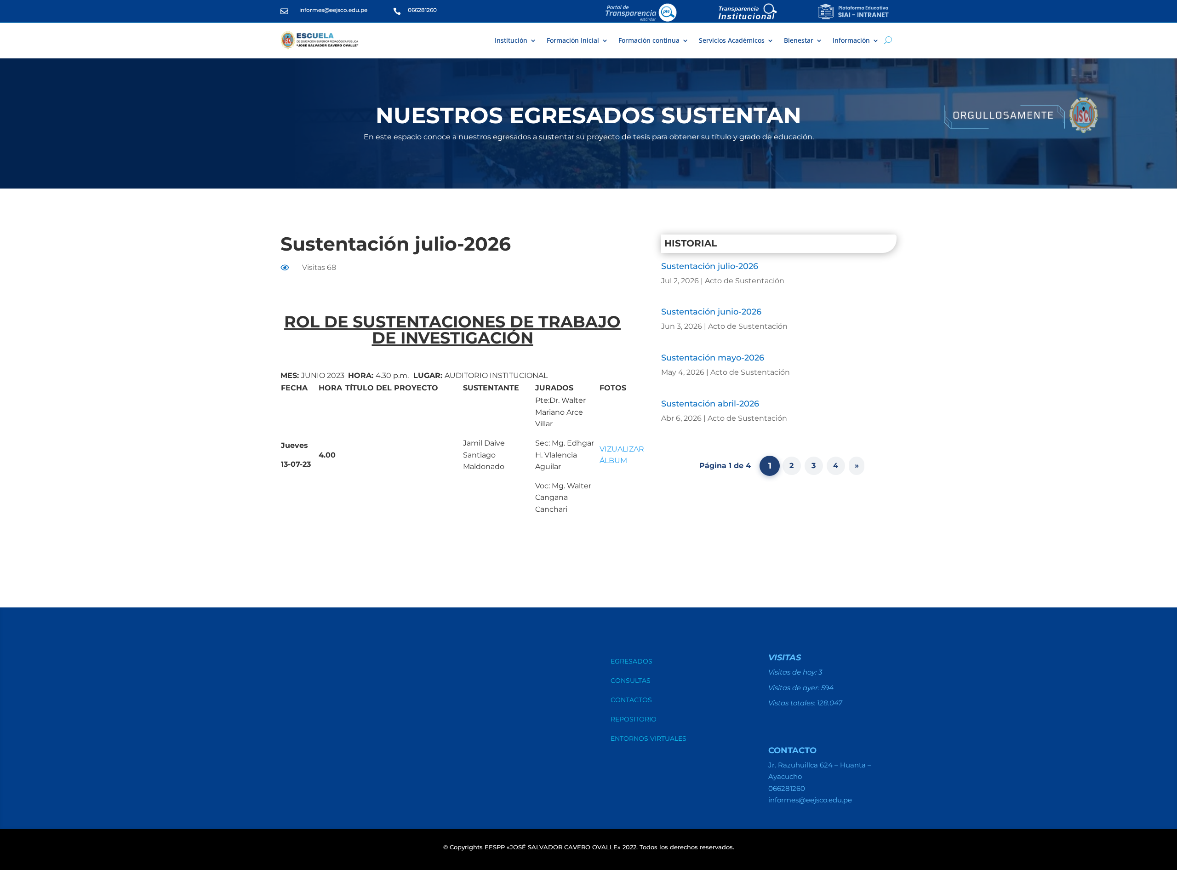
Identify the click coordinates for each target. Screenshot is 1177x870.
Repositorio (634, 719)
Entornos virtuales (648, 739)
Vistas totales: (792, 702)
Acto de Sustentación (744, 280)
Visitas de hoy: (793, 672)
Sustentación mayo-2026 (712, 358)
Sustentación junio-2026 (711, 312)
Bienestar (798, 40)
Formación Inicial (573, 40)
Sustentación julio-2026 (709, 266)
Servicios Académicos (732, 40)
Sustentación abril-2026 (710, 404)
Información (851, 40)
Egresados (631, 661)
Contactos (631, 700)
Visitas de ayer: (794, 687)
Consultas (631, 681)
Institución (511, 40)
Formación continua (649, 40)
